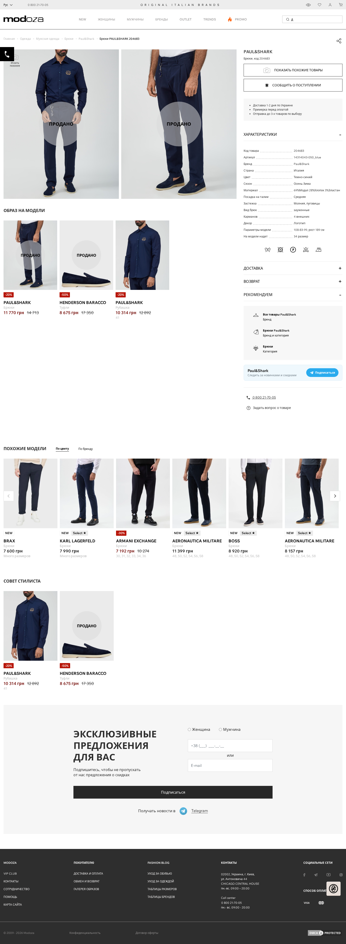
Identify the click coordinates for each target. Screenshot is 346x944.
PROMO (238, 19)
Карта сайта (13, 904)
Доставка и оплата (88, 873)
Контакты (11, 881)
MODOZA (10, 862)
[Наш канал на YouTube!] (328, 874)
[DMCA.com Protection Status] (324, 932)
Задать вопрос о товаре (271, 408)
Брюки (268, 346)
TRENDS (209, 19)
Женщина (201, 729)
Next (335, 496)
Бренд (267, 319)
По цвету (62, 448)
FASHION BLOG (158, 862)
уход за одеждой (161, 881)
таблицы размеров (162, 889)
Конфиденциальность (85, 933)
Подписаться (173, 792)
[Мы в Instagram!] (341, 874)
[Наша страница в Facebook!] (304, 874)
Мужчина (232, 729)
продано (30, 255)
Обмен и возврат (87, 881)
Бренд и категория (276, 335)
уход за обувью (160, 873)
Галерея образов (86, 889)
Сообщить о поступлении (296, 85)
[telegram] (316, 874)
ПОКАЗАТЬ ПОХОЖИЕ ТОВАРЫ (298, 70)
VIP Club (10, 873)
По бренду (85, 449)
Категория (270, 351)
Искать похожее (15, 64)
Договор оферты (147, 933)
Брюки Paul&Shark (276, 330)
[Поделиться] (338, 41)
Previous (9, 496)
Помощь (10, 897)
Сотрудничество (16, 889)
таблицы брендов (161, 897)
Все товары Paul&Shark (279, 314)
